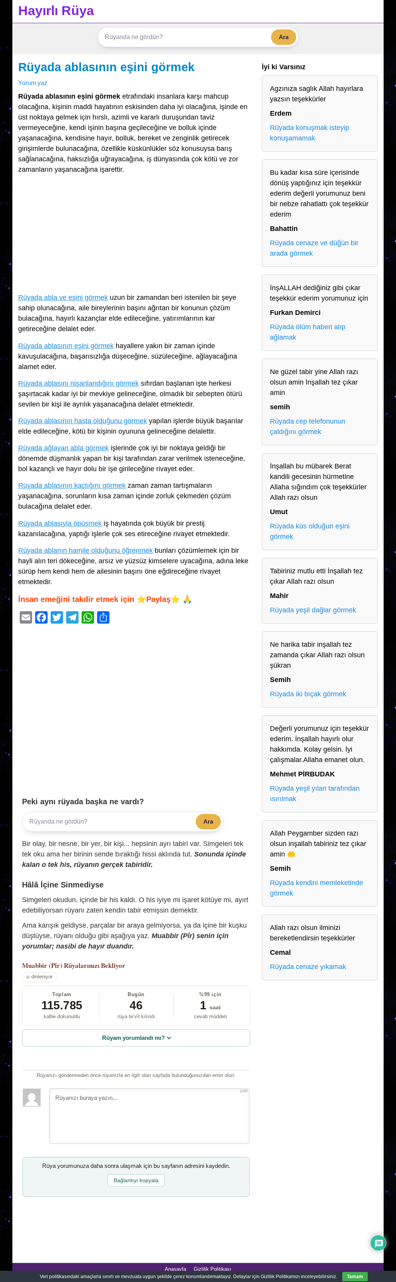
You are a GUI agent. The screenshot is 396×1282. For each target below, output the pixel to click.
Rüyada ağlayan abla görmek (63, 448)
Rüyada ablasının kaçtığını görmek (72, 485)
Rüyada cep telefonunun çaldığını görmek (307, 426)
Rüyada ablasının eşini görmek (106, 67)
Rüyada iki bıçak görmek (308, 694)
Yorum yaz (32, 82)
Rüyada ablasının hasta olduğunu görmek (82, 421)
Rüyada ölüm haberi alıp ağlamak (307, 332)
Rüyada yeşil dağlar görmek (313, 610)
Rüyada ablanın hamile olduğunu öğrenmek (85, 550)
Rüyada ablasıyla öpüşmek (60, 523)
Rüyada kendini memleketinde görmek (316, 888)
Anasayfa (175, 1269)
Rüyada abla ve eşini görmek (63, 297)
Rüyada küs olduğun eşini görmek (310, 531)
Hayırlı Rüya (56, 10)
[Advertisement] (136, 235)
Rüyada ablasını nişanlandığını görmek (78, 383)
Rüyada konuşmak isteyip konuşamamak (309, 133)
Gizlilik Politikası (212, 1269)
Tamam (355, 1276)
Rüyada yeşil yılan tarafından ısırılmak (315, 794)
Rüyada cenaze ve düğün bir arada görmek (314, 248)
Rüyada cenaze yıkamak (308, 967)
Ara (283, 37)
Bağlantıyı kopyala (136, 1180)
